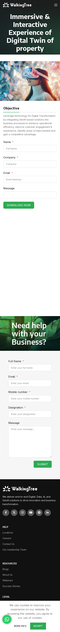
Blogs (5, 569)
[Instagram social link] (22, 512)
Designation (15, 407)
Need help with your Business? (29, 333)
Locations (7, 532)
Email (6, 173)
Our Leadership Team (14, 549)
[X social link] (14, 512)
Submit (42, 464)
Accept (38, 626)
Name (7, 142)
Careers (6, 538)
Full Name (14, 361)
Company (9, 157)
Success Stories (11, 586)
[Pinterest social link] (39, 512)
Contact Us (8, 544)
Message (8, 188)
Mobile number (18, 392)
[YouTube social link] (31, 512)
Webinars (7, 580)
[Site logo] (17, 5)
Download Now (19, 205)
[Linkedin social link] (47, 512)
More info (20, 626)
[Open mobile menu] (55, 5)
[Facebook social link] (5, 512)
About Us (7, 574)
